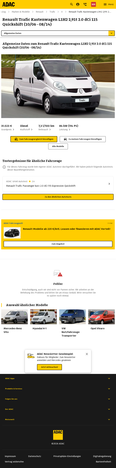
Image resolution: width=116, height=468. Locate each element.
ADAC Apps (9, 378)
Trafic (52, 11)
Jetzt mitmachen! (49, 367)
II (62, 11)
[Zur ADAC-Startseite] (8, 4)
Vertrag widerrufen (14, 461)
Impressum (10, 456)
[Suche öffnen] (71, 4)
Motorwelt (9, 419)
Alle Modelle (58, 146)
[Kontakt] (85, 4)
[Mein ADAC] (78, 4)
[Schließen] (87, 354)
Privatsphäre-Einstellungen (67, 456)
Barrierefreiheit (103, 461)
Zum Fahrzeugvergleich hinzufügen (36, 139)
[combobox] (54, 4)
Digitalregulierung (102, 456)
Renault (40, 11)
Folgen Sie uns (11, 399)
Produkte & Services (13, 389)
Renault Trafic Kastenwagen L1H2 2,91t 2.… (90, 11)
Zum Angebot (58, 244)
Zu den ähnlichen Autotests (58, 197)
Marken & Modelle (21, 11)
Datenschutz (34, 456)
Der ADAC (9, 409)
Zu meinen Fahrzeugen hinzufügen (85, 139)
